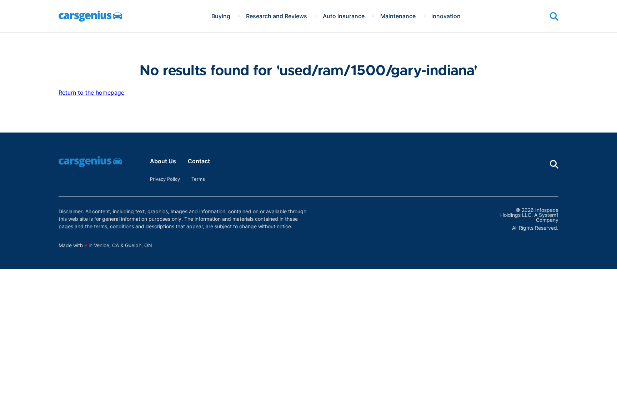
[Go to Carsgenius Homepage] (90, 16)
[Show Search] (554, 16)
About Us (163, 161)
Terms (198, 179)
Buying (220, 16)
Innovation (446, 16)
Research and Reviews (276, 16)
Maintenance (398, 16)
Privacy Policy (165, 179)
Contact (199, 161)
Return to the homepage (91, 92)
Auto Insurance (344, 16)
